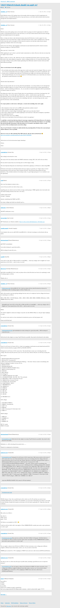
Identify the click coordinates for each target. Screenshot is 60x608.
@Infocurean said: (6, 288)
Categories (7, 603)
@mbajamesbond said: (7, 330)
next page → (4, 594)
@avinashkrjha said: (6, 439)
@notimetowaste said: (7, 492)
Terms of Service (24, 603)
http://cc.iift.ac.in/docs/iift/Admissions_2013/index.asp (32, 221)
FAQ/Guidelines (14, 603)
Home (2, 603)
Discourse (8, 606)
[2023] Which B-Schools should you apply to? (19, 5)
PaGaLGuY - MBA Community (8, 1)
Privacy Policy (32, 603)
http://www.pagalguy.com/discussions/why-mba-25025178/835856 (16, 135)
